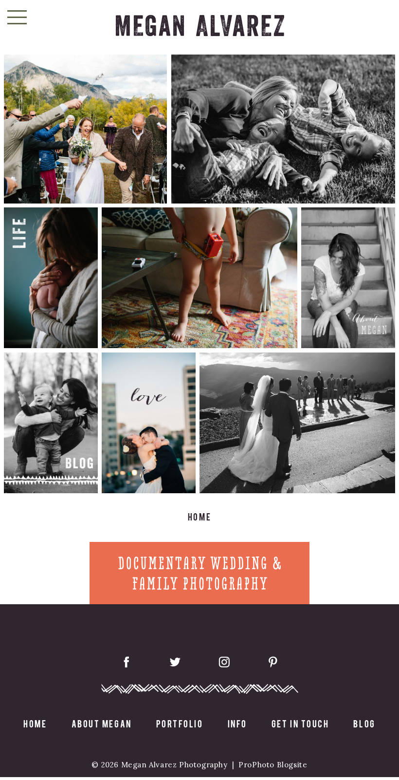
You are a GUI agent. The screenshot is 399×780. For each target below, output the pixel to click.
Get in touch (300, 723)
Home (35, 723)
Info (237, 723)
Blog (364, 723)
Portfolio (179, 723)
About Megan (102, 723)
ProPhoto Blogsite (272, 764)
